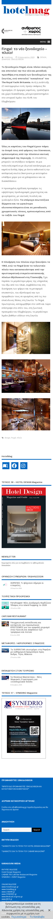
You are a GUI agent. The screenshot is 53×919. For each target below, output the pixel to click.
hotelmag (9, 57)
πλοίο (19, 437)
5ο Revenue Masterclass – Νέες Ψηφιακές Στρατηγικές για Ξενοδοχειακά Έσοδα (26, 679)
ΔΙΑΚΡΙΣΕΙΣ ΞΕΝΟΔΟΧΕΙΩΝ (13, 59)
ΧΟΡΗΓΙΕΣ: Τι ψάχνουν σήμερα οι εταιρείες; (27, 584)
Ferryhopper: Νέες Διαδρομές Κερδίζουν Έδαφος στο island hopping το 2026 (30, 604)
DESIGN (43, 57)
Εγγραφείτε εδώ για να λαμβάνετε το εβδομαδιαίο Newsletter (23, 564)
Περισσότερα (18, 916)
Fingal (13, 437)
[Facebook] (14, 465)
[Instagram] (23, 465)
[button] (43, 42)
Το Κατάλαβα (37, 916)
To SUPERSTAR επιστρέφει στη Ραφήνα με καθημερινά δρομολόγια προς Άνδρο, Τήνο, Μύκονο (30, 652)
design (7, 437)
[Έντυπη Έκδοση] (5, 465)
